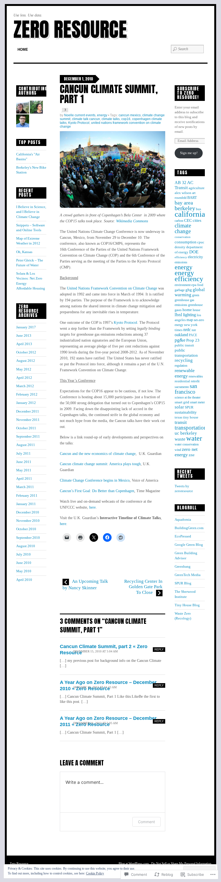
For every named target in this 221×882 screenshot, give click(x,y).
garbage (180, 290)
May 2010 (23, 571)
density (180, 247)
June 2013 (23, 335)
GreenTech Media (188, 575)
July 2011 (23, 453)
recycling (184, 360)
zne (192, 454)
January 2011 (26, 504)
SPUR (189, 407)
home (187, 310)
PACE (193, 335)
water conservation (187, 444)
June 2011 (23, 462)
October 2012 (26, 352)
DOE (193, 251)
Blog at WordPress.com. (134, 864)
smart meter (197, 402)
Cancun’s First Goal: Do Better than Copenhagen (97, 491)
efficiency (181, 257)
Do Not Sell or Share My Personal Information (181, 864)
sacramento (182, 387)
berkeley (185, 208)
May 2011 (23, 470)
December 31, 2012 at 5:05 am (95, 723)
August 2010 (25, 546)
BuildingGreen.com (189, 528)
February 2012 (26, 394)
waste (180, 439)
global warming (190, 292)
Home (23, 50)
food (200, 285)
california (190, 214)
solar (179, 407)
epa (193, 285)
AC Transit (184, 185)
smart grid (182, 402)
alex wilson (183, 193)
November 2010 (28, 521)
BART (192, 198)
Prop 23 (192, 340)
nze (194, 330)
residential (182, 381)
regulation (181, 365)
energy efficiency (189, 276)
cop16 (125, 119)
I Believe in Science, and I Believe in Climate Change (31, 212)
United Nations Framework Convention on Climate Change (112, 288)
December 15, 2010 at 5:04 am (95, 651)
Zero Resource (70, 29)
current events (85, 115)
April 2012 (24, 378)
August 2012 (25, 361)
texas (178, 417)
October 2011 (26, 428)
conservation (183, 237)
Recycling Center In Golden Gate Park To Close (143, 587)
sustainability (186, 412)
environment (183, 285)
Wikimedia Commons (132, 221)
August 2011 (25, 445)
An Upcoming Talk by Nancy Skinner (85, 584)
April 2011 (24, 478)
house (196, 310)
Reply (159, 649)
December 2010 (27, 512)
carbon (179, 221)
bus (198, 209)
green (195, 295)
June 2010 (23, 563)
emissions (181, 262)
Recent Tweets (185, 473)
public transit (184, 345)
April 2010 (24, 580)
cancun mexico (130, 115)
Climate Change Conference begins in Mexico (95, 480)
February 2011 (26, 495)
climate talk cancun (86, 119)
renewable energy (185, 373)
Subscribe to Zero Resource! (188, 92)
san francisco (186, 389)
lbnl (178, 314)
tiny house (190, 417)
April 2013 (24, 344)
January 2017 (26, 327)
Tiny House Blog (187, 605)
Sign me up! (189, 153)
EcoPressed (183, 536)
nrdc (187, 329)
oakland (181, 334)
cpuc (200, 242)
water (194, 438)
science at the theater (188, 397)
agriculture (197, 188)
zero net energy (186, 452)
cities (197, 220)
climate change (183, 228)
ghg (188, 289)
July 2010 (23, 554)
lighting (189, 314)
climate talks (111, 119)
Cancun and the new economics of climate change (98, 453)
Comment (146, 821)
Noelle (69, 115)
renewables (196, 376)
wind (178, 450)
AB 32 (180, 182)
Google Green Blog (189, 545)
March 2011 (25, 487)
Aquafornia (183, 519)
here (92, 507)
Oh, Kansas (24, 252)
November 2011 (28, 420)
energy (102, 115)
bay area (184, 203)
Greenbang (183, 566)
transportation (191, 428)
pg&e (180, 340)
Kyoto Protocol (78, 123)
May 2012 (23, 369)
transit (181, 422)
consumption (185, 242)
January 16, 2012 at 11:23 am (95, 687)
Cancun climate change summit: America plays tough (100, 464)
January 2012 (26, 403)
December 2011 (27, 411)
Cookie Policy (95, 873)
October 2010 (26, 529)
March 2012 (25, 386)
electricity (195, 257)
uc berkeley (186, 433)
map (190, 320)
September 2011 (28, 436)
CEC (188, 220)
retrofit (195, 381)
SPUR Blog (183, 583)
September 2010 (28, 538)
